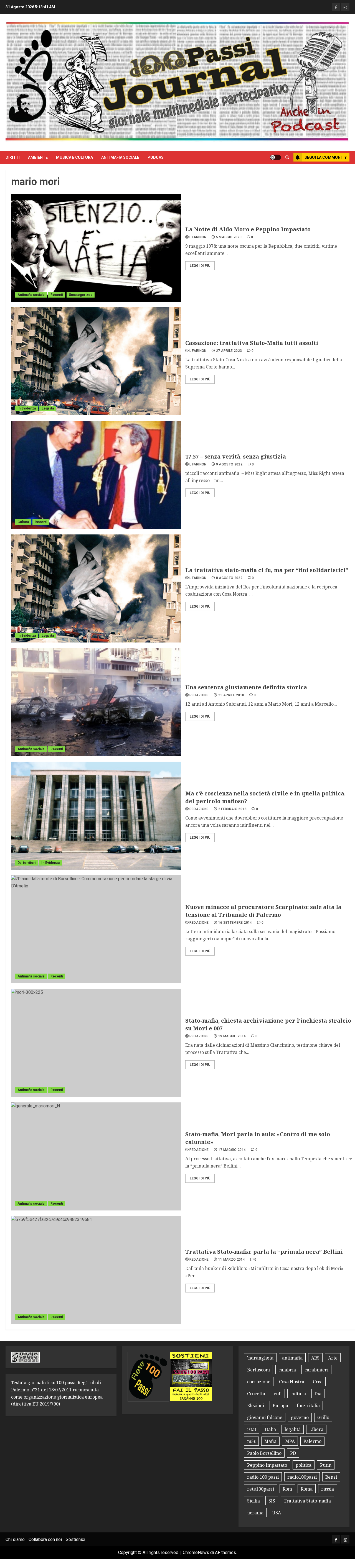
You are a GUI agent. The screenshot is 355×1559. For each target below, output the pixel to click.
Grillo (323, 1417)
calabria (287, 1370)
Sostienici (75, 1539)
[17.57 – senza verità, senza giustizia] (96, 475)
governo (300, 1417)
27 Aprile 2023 (229, 351)
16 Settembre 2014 (235, 923)
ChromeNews (196, 1552)
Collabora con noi (45, 1539)
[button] (287, 157)
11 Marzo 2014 (231, 1259)
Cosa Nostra (291, 1382)
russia (327, 1489)
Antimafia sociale (120, 157)
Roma (307, 1489)
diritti (13, 157)
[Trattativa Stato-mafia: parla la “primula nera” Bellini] (96, 1270)
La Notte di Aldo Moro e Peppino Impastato (248, 229)
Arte (333, 1358)
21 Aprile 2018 (231, 695)
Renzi (331, 1477)
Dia (318, 1394)
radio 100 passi (263, 1477)
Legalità (48, 408)
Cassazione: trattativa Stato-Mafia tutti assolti (251, 343)
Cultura (23, 522)
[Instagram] (345, 7)
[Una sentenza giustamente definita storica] (96, 702)
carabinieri (316, 1370)
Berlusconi (258, 1370)
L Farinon (198, 237)
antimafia (292, 1358)
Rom (287, 1489)
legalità (293, 1429)
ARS (315, 1358)
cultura (298, 1394)
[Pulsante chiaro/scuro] (275, 157)
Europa (280, 1405)
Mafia (270, 1441)
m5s (251, 1441)
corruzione (258, 1382)
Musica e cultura (74, 157)
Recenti (56, 295)
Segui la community (326, 157)
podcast (157, 157)
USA (276, 1513)
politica (303, 1465)
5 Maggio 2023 (229, 237)
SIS (271, 1501)
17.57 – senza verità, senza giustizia (235, 456)
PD (293, 1453)
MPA (290, 1441)
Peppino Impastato (267, 1465)
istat (251, 1429)
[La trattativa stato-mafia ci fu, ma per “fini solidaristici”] (96, 588)
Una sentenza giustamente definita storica (246, 687)
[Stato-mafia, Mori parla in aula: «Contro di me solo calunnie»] (96, 1156)
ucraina (255, 1513)
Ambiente (38, 157)
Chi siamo (15, 1539)
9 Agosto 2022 (229, 464)
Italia (270, 1429)
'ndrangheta (260, 1358)
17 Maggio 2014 (232, 1150)
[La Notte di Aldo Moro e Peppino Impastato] (96, 248)
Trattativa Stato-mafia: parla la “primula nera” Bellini (264, 1251)
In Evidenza (26, 408)
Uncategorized (80, 295)
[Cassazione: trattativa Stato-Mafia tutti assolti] (96, 361)
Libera (316, 1429)
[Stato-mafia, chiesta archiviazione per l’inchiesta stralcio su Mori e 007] (96, 1043)
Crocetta (256, 1394)
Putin (325, 1465)
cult (278, 1394)
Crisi (318, 1382)
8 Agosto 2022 (229, 578)
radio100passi (302, 1477)
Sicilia (253, 1501)
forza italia (308, 1405)
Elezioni (255, 1405)
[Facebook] (336, 7)
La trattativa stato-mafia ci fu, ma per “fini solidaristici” (266, 570)
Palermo (312, 1441)
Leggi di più (200, 266)
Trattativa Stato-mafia (307, 1501)
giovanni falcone (264, 1417)
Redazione (199, 695)
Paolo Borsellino (264, 1453)
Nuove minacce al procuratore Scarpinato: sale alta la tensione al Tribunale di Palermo (263, 910)
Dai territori (26, 863)
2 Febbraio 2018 (232, 809)
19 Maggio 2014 (232, 1036)
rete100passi (260, 1489)
